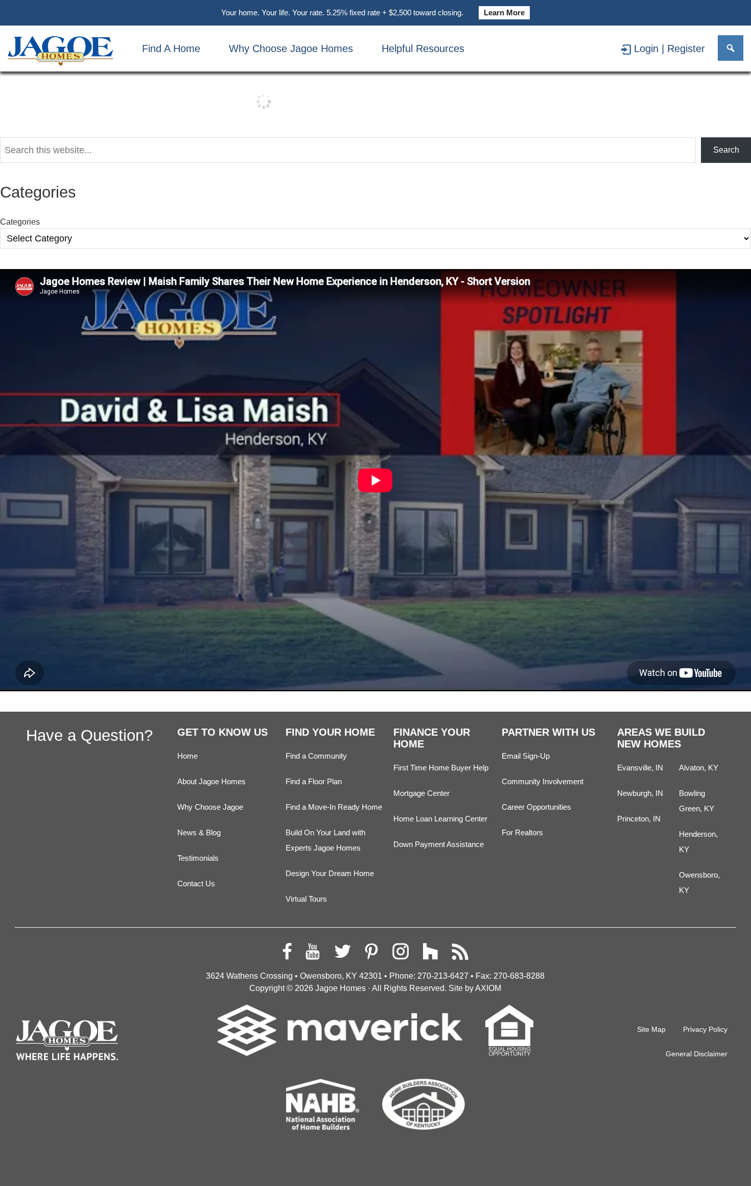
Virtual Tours (306, 899)
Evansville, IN (640, 768)
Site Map (651, 1029)
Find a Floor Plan (314, 782)
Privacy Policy (705, 1029)
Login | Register (669, 48)
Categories (20, 221)
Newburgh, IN (640, 793)
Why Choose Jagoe (210, 807)
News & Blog (199, 833)
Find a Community (316, 756)
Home (187, 756)
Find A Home (171, 48)
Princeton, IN (639, 819)
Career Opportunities (536, 807)
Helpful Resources (423, 48)
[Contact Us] (544, 48)
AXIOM (488, 988)
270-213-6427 (442, 976)
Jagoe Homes (340, 988)
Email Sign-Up (526, 756)
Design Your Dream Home (330, 873)
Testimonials (198, 858)
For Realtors (522, 833)
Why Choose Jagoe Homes (291, 48)
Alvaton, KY (698, 768)
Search (726, 150)
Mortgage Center (421, 793)
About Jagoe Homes (211, 782)
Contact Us (196, 884)
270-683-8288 (519, 976)
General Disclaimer (696, 1054)
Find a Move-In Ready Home (334, 807)
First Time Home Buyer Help (440, 768)
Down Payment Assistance (438, 844)
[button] (730, 48)
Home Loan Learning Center (440, 819)
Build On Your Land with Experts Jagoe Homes (325, 840)
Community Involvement (542, 782)
